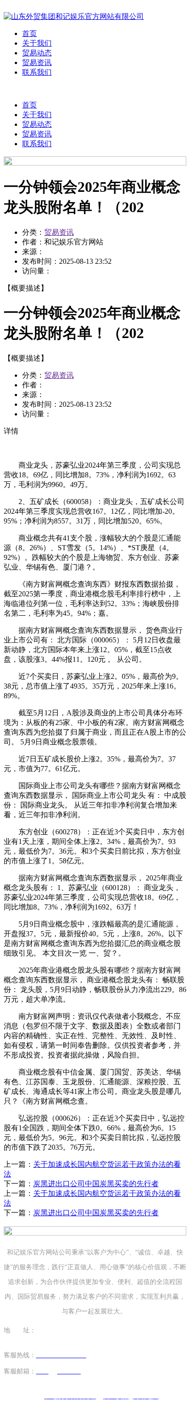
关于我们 (37, 43)
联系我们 (37, 72)
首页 (29, 33)
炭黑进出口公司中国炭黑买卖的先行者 (96, 1184)
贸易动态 (37, 53)
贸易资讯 (37, 62)
